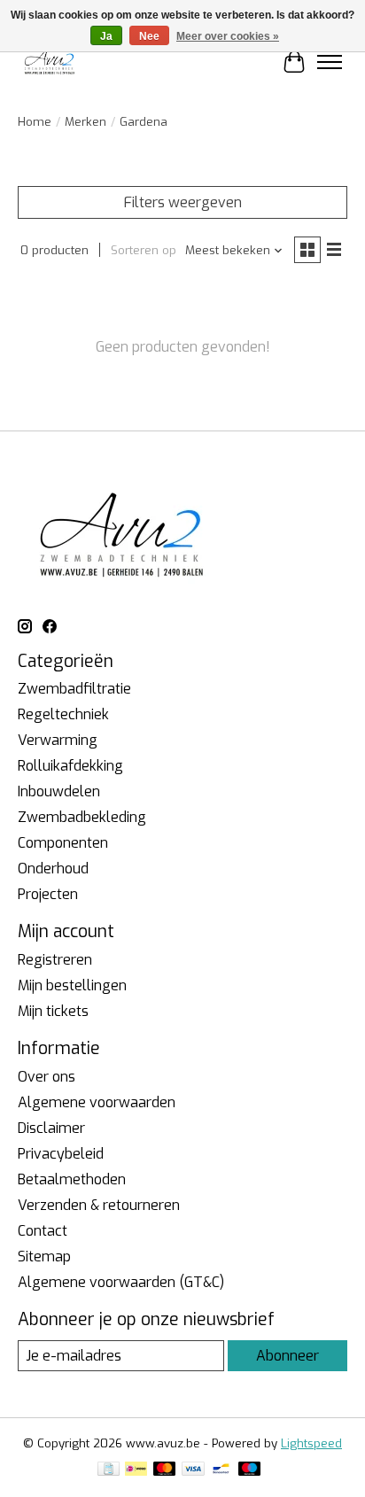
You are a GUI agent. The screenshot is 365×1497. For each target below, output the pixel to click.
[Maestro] (249, 1470)
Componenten (63, 843)
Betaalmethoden (72, 1179)
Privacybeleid (61, 1153)
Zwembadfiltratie (74, 688)
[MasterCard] (164, 1470)
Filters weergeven (183, 202)
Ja (106, 36)
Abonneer (287, 1355)
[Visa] (193, 1470)
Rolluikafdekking (70, 765)
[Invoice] (108, 1470)
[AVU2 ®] (51, 61)
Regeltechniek (63, 714)
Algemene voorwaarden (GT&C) (121, 1282)
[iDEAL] (136, 1470)
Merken (85, 121)
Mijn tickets (53, 1011)
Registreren (55, 959)
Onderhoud (53, 868)
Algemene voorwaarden (96, 1102)
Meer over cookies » (227, 36)
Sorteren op (143, 250)
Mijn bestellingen (72, 985)
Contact (42, 1231)
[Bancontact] (221, 1470)
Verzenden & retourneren (99, 1205)
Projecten (48, 894)
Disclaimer (51, 1128)
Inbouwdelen (59, 791)
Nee (149, 36)
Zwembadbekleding (82, 817)
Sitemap (44, 1256)
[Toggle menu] (329, 62)
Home (34, 121)
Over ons (46, 1076)
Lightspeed (311, 1443)
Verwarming (57, 740)
